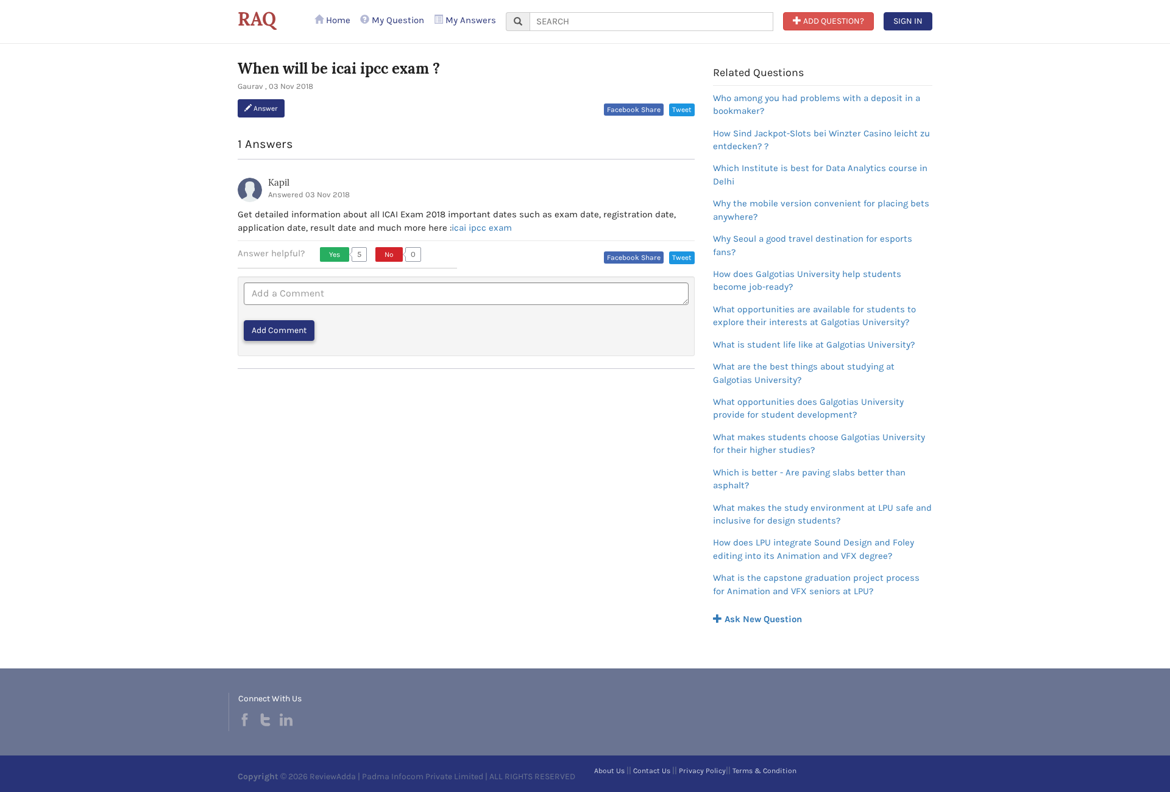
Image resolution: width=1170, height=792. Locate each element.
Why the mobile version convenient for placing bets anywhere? (821, 210)
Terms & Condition (764, 770)
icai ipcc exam (482, 227)
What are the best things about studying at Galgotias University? (804, 373)
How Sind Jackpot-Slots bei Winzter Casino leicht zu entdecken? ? (821, 140)
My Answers (469, 20)
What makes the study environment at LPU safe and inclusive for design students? (822, 514)
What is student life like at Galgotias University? (814, 344)
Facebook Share (634, 109)
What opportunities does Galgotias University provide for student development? (808, 408)
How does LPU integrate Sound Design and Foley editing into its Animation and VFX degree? (813, 549)
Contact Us (651, 770)
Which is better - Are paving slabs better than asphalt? (809, 479)
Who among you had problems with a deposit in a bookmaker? (816, 104)
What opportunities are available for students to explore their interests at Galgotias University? (814, 316)
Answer (265, 108)
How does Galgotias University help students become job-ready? (807, 280)
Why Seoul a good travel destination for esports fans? (812, 245)
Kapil (278, 182)
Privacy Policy (702, 770)
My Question (396, 20)
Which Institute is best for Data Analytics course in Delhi (820, 174)
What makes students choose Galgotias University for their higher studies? (819, 443)
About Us (609, 770)
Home (337, 20)
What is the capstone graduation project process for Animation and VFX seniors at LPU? (816, 584)
